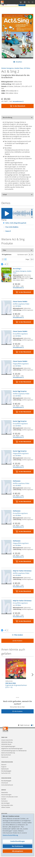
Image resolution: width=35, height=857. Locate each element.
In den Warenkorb (19, 106)
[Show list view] (5, 259)
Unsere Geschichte (7, 740)
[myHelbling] (25, 2)
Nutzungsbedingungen (8, 746)
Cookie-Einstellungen (17, 841)
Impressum (4, 757)
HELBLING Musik (6, 744)
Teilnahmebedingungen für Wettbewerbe (14, 750)
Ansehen (19, 62)
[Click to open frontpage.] (2, 2)
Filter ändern (18, 635)
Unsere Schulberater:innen (9, 797)
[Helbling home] (5, 729)
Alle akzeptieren (17, 851)
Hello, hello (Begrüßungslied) (15, 223)
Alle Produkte (18, 640)
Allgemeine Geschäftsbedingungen (12, 748)
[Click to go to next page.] (7, 264)
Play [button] (6, 213)
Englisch (3, 767)
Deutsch (3, 764)
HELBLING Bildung (6, 742)
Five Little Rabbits (11, 227)
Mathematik (5, 769)
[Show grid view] (3, 259)
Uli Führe (27, 68)
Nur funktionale (17, 846)
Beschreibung (7, 117)
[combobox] (9, 4)
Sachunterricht (5, 773)
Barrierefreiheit (6, 755)
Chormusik (4, 783)
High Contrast (25, 725)
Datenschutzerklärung (10, 835)
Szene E (8, 231)
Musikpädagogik (6, 771)
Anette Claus (19, 68)
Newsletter (4, 792)
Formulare (4, 801)
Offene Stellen (5, 807)
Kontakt (3, 799)
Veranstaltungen (6, 794)
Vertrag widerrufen (7, 805)
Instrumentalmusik (7, 785)
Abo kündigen (5, 803)
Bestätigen (22, 4)
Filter (4, 250)
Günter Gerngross (7, 68)
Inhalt (5, 194)
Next (32, 674)
